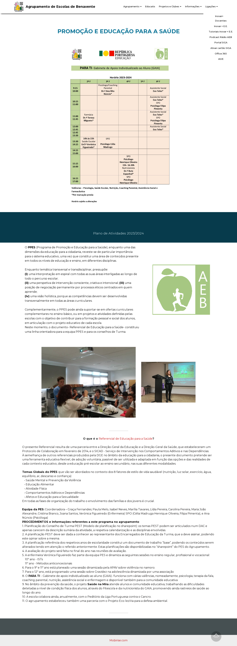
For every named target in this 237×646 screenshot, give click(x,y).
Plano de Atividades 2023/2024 (118, 233)
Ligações (210, 6)
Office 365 (221, 53)
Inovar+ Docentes (221, 18)
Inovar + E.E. (220, 26)
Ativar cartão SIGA (220, 48)
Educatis (150, 6)
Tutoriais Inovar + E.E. (221, 31)
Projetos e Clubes (169, 6)
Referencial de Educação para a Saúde (126, 438)
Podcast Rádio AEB (220, 37)
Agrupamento (131, 6)
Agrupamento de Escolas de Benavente (60, 6)
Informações (192, 6)
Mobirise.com (118, 640)
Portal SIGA (220, 42)
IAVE (220, 59)
